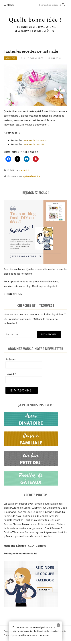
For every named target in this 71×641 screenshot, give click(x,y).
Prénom (10, 359)
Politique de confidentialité (20, 553)
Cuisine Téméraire (14, 532)
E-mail (10, 374)
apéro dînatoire (31, 176)
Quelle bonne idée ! (35, 19)
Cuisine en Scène (20, 507)
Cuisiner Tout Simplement (45, 507)
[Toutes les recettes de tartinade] (35, 84)
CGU (31, 545)
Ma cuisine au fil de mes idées (39, 524)
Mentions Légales (15, 545)
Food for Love (24, 511)
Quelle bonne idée (32, 58)
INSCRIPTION (14, 293)
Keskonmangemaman (31, 528)
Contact (41, 545)
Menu (10, 5)
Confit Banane (52, 528)
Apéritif (10, 58)
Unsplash (48, 536)
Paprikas (18, 520)
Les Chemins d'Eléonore (35, 516)
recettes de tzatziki (33, 144)
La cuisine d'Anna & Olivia (47, 511)
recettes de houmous (35, 140)
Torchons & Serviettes (36, 520)
